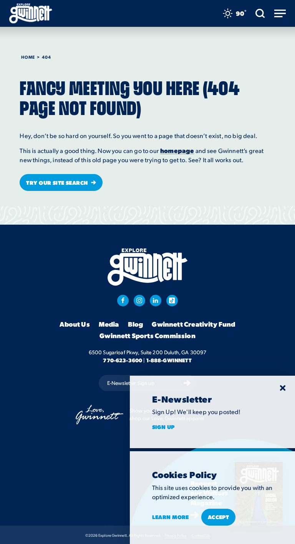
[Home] (30, 13)
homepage (177, 150)
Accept (218, 516)
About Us (74, 324)
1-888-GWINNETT (169, 360)
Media (109, 324)
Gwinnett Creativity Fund (193, 324)
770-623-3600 (122, 360)
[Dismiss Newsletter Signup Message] (282, 388)
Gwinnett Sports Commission (147, 335)
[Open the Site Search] (260, 13)
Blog (135, 324)
